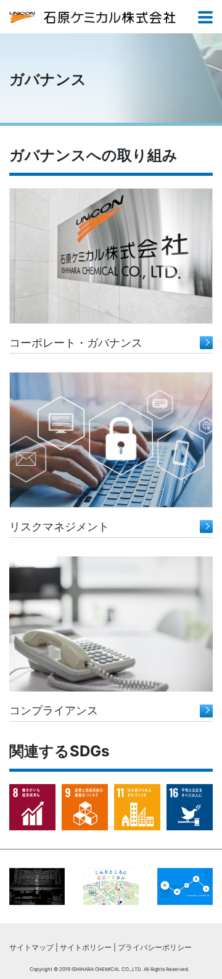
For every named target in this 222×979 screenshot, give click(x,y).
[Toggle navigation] (205, 18)
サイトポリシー (86, 947)
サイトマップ (31, 947)
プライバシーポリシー (155, 947)
